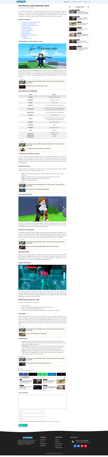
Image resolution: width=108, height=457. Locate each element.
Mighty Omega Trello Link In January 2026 (26, 387)
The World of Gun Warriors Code (30, 25)
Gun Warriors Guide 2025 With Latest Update (38, 148)
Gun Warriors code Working (28, 24)
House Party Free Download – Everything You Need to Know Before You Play (82, 48)
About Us (57, 439)
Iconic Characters (26, 27)
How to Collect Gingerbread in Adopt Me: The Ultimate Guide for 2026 (49, 387)
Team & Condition (58, 443)
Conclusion (24, 36)
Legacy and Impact (26, 33)
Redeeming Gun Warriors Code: (29, 35)
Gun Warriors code (30, 370)
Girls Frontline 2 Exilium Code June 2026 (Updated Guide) (26, 381)
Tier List (74, 1)
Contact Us (57, 441)
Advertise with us (58, 447)
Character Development (27, 30)
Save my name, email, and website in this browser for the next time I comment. (40, 421)
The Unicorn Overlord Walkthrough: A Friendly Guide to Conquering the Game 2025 (82, 12)
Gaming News (67, 1)
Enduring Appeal (26, 31)
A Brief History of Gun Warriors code (31, 22)
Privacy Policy (58, 445)
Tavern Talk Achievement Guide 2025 (36, 333)
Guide (80, 1)
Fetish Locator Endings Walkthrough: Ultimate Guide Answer (42, 246)
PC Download (79, 46)
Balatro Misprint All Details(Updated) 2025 (37, 189)
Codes (85, 1)
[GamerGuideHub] (21, 1)
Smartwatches (43, 443)
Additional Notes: (27, 38)
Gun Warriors (22, 370)
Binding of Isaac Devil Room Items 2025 (36, 86)
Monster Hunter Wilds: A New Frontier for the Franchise (49, 381)
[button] (90, 1)
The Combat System (27, 28)
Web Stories (42, 445)
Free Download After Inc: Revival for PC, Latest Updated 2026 (83, 42)
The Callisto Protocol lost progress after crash (38, 363)
